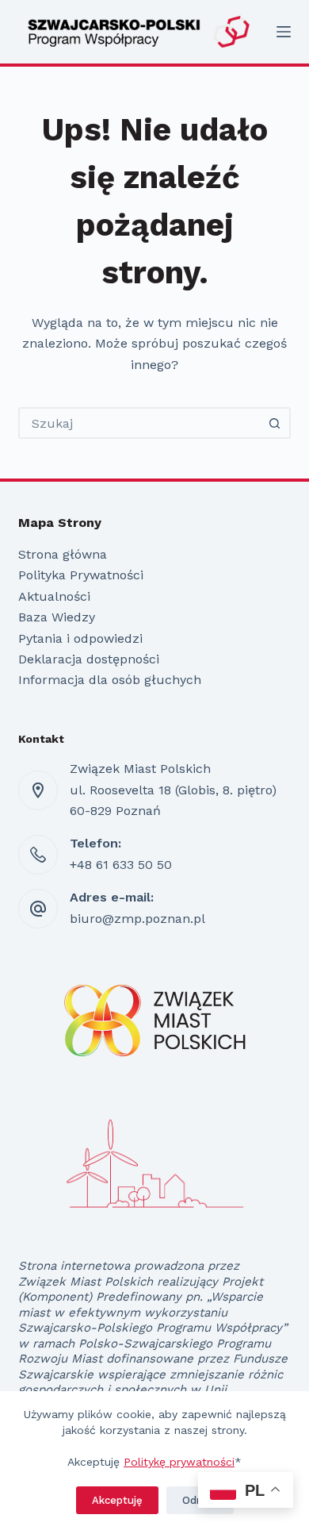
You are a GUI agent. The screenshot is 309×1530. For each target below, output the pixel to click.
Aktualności (54, 596)
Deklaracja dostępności (88, 659)
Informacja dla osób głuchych (109, 679)
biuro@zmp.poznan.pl (137, 918)
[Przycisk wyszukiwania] (275, 423)
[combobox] (140, 423)
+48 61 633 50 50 (121, 864)
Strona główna (62, 554)
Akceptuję (117, 1500)
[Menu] (284, 32)
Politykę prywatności (179, 1461)
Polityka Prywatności (80, 574)
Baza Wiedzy (56, 617)
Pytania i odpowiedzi (80, 638)
